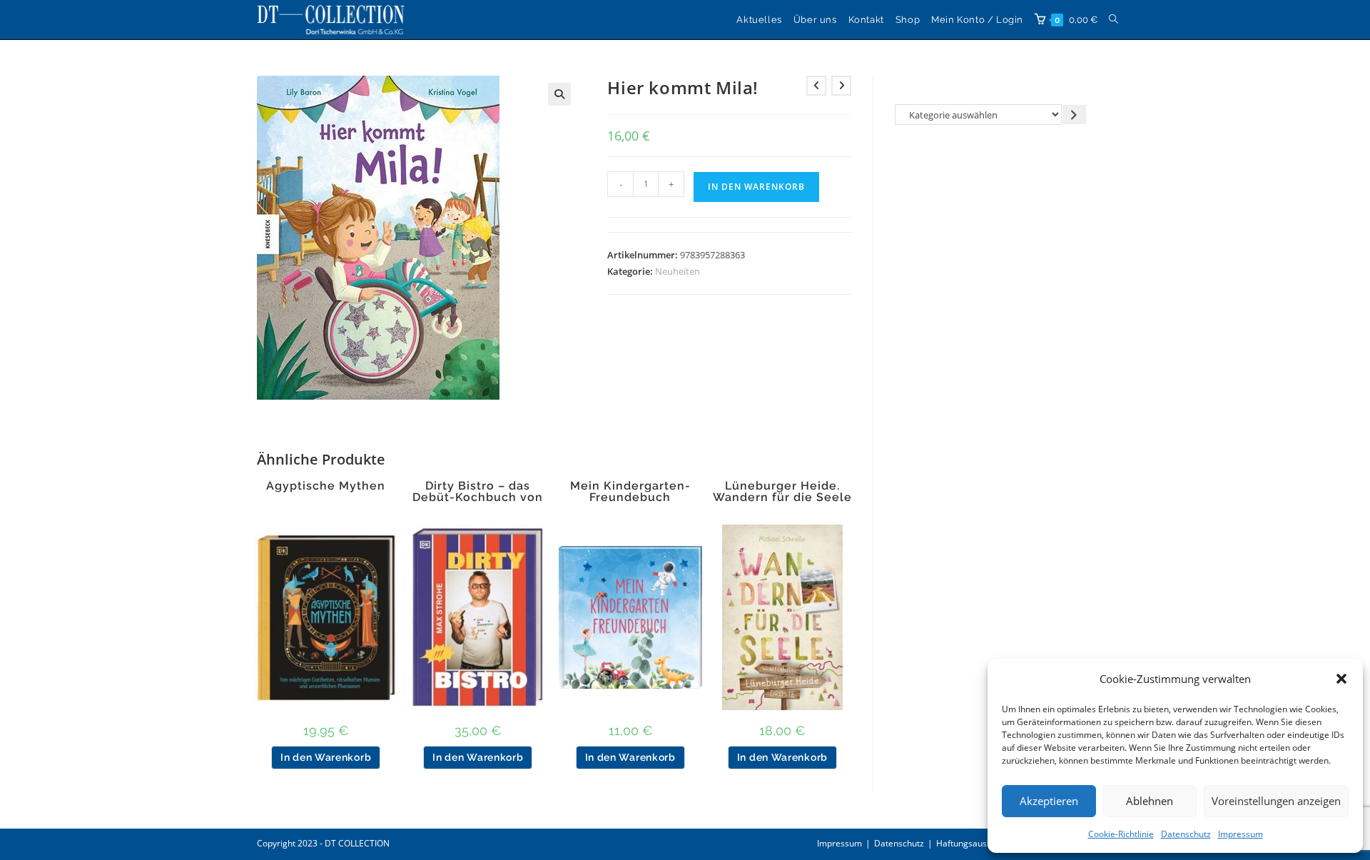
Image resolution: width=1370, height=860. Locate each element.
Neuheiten (677, 271)
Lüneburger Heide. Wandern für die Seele (782, 491)
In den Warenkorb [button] (325, 757)
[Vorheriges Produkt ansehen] (816, 86)
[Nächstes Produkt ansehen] (841, 86)
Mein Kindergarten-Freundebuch (630, 491)
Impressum (1240, 834)
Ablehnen (1149, 801)
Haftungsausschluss (976, 843)
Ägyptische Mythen (325, 486)
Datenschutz (1186, 834)
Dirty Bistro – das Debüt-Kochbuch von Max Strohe (477, 497)
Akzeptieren (1049, 801)
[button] (1341, 679)
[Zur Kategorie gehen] (1074, 114)
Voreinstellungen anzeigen (1276, 801)
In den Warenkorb (756, 187)
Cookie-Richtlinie (1121, 834)
